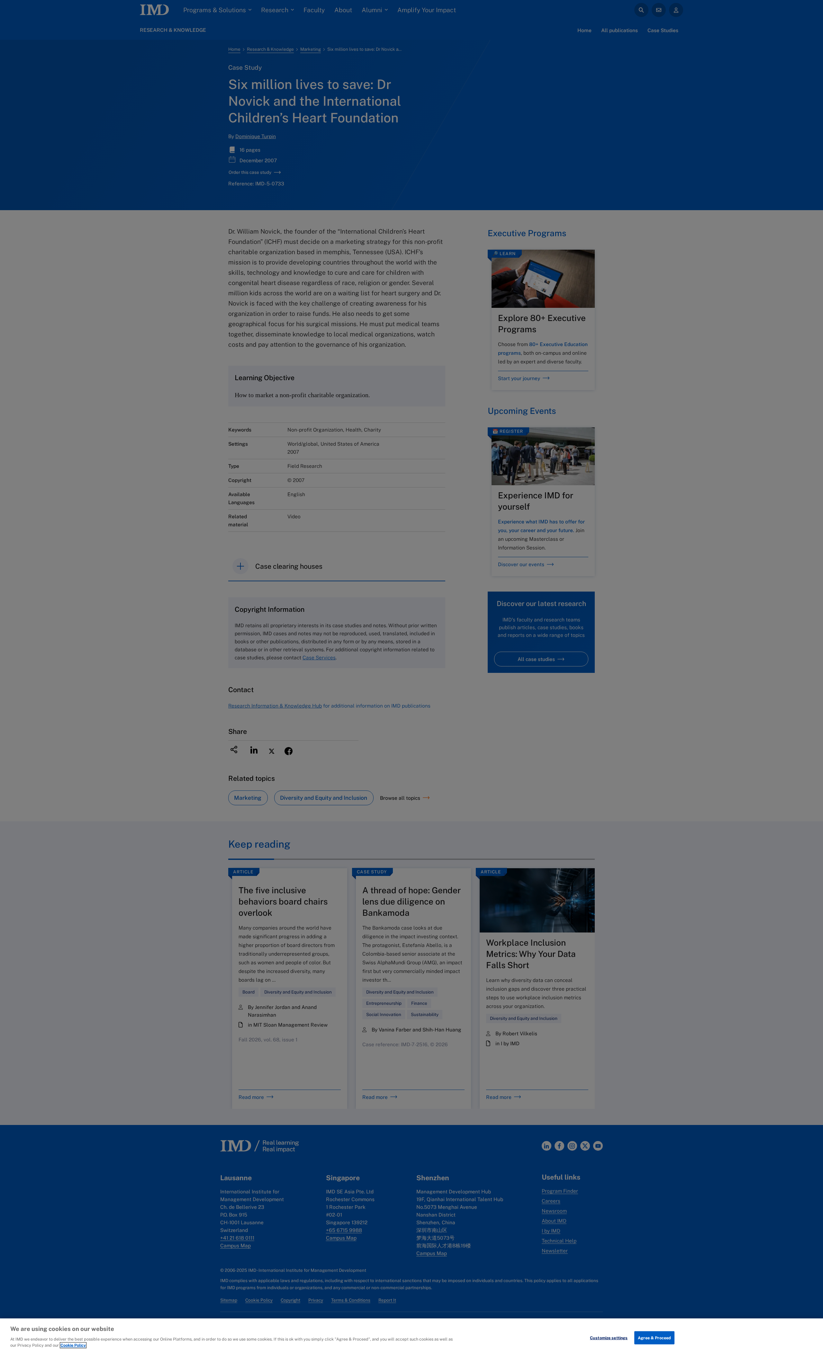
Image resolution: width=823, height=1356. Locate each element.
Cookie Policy (73, 1345)
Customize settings (609, 1337)
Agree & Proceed (654, 1337)
